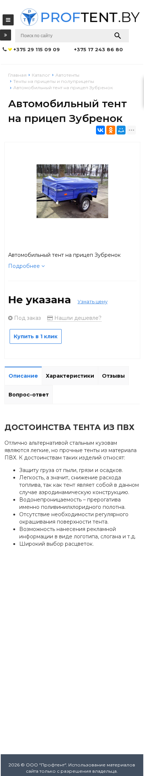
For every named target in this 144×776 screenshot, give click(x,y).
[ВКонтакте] (100, 130)
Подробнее (24, 266)
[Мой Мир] (121, 130)
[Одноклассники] (110, 130)
